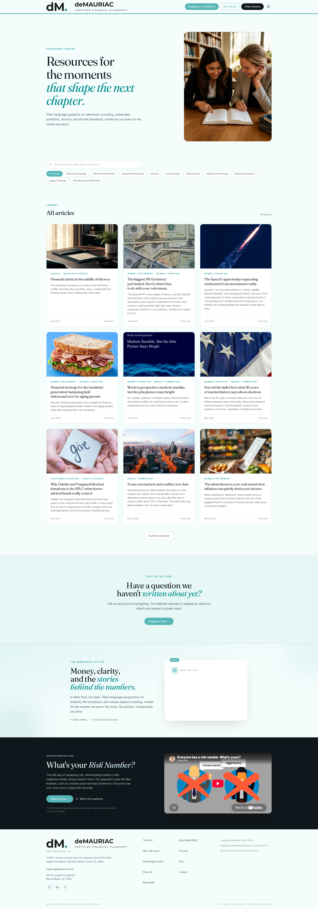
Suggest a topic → (159, 621)
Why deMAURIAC (188, 840)
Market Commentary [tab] (217, 173)
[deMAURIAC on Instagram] (49, 887)
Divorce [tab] (155, 173)
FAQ (181, 861)
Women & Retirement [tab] (104, 173)
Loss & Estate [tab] (173, 173)
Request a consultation (201, 6)
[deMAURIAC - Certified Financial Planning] (114, 6)
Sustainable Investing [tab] (133, 173)
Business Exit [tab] (193, 173)
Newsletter (149, 882)
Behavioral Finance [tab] (244, 173)
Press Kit (147, 872)
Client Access (252, 6)
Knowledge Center (153, 861)
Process (183, 850)
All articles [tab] (54, 173)
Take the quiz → (59, 798)
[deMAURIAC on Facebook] (65, 887)
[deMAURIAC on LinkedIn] (57, 887)
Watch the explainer (91, 798)
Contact (183, 872)
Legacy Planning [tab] (57, 180)
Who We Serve (151, 850)
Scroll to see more (159, 535)
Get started (230, 6)
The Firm (148, 840)
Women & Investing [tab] (76, 173)
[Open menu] (268, 6)
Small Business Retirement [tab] (87, 180)
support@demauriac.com (60, 869)
